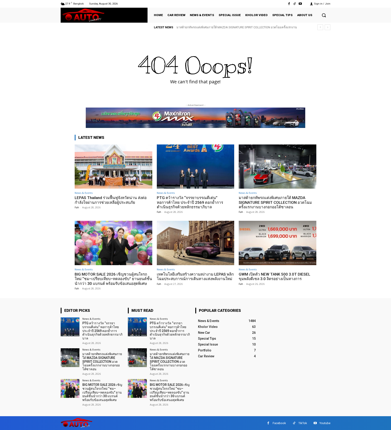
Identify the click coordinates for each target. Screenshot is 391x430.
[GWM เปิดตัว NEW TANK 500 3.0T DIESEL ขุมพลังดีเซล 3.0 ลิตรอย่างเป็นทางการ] (277, 243)
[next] (327, 27)
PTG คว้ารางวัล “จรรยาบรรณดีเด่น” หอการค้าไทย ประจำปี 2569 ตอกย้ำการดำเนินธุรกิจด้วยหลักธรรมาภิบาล (190, 202)
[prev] (320, 27)
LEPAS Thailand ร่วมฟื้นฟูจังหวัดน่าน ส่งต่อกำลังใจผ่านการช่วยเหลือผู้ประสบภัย (111, 199)
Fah (77, 207)
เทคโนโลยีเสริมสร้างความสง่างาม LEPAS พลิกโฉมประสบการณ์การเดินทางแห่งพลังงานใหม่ (195, 276)
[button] (323, 15)
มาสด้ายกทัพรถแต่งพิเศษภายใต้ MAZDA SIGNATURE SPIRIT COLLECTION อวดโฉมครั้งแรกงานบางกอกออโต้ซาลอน (275, 202)
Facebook (279, 423)
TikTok (302, 423)
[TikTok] (295, 4)
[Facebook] (289, 4)
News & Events (84, 193)
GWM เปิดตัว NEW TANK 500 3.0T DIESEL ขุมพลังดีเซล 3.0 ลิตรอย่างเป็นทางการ (274, 276)
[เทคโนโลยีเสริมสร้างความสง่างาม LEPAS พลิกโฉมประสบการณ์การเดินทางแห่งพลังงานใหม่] (195, 243)
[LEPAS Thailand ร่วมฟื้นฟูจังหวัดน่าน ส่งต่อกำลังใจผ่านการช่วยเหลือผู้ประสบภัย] (113, 166)
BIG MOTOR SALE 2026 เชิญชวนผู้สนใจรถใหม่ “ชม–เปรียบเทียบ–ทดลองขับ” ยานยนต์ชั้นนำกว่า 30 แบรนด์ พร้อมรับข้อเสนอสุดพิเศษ (113, 279)
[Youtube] (300, 4)
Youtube (324, 423)
